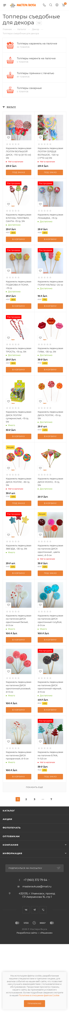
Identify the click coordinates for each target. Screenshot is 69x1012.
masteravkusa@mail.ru (36, 886)
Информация (12, 853)
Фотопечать (12, 827)
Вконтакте (26, 909)
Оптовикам (11, 836)
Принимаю (34, 1003)
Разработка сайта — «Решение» (35, 932)
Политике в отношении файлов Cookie (39, 995)
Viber (43, 909)
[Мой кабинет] (56, 5)
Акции (7, 819)
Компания (10, 844)
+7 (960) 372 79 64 (35, 880)
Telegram (34, 909)
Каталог (9, 810)
